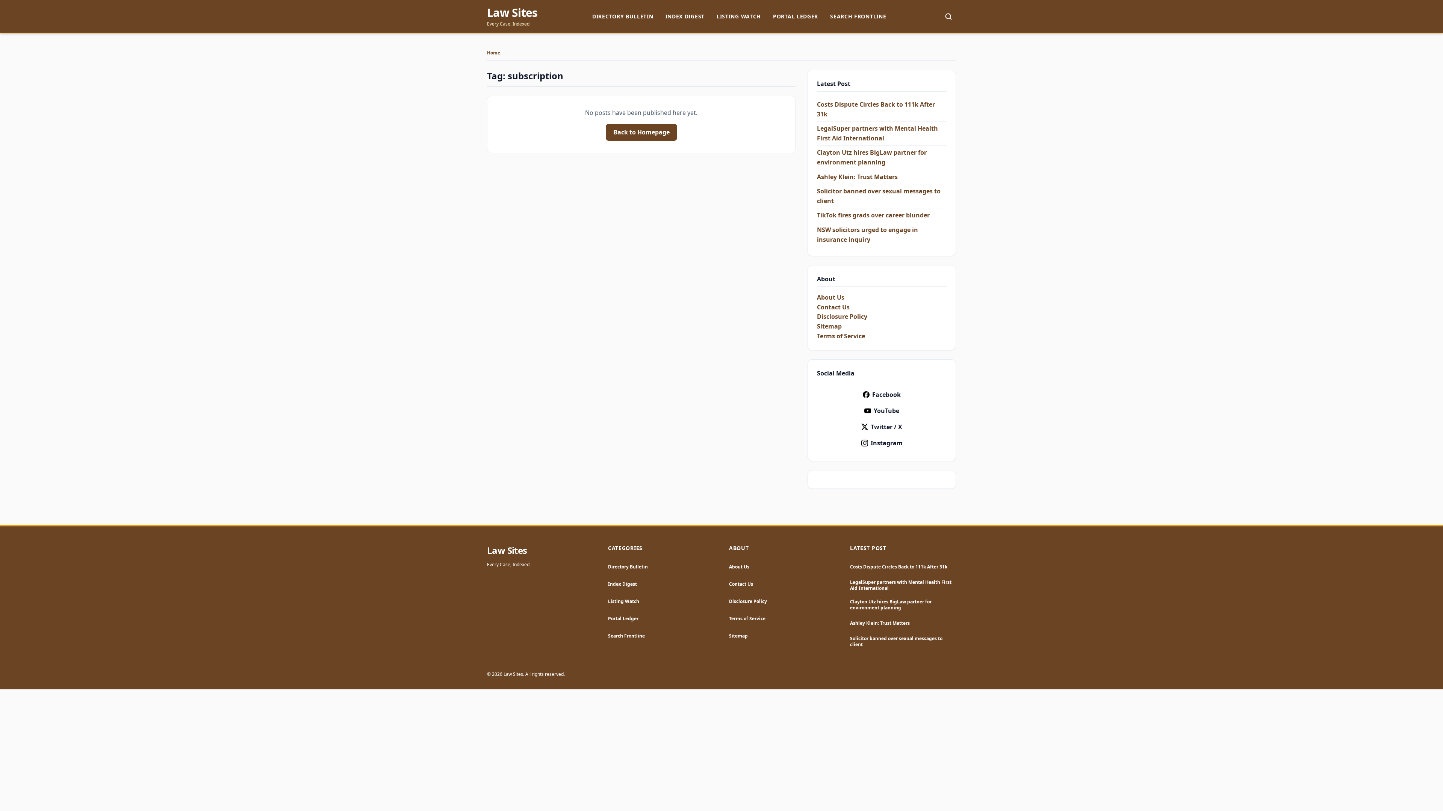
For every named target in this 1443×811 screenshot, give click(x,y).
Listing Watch (739, 16)
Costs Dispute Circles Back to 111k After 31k (898, 567)
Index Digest (685, 16)
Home (493, 53)
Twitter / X (886, 427)
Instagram (887, 443)
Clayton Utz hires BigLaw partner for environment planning (891, 604)
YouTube (886, 411)
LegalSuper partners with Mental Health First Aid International (900, 585)
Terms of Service (841, 336)
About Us (830, 297)
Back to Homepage (641, 132)
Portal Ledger (795, 16)
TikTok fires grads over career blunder (873, 215)
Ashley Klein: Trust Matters (857, 177)
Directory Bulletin (622, 16)
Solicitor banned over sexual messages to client (896, 641)
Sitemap (829, 326)
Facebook (886, 394)
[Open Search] (948, 16)
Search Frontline (858, 16)
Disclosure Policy (842, 316)
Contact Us (833, 307)
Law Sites (512, 13)
